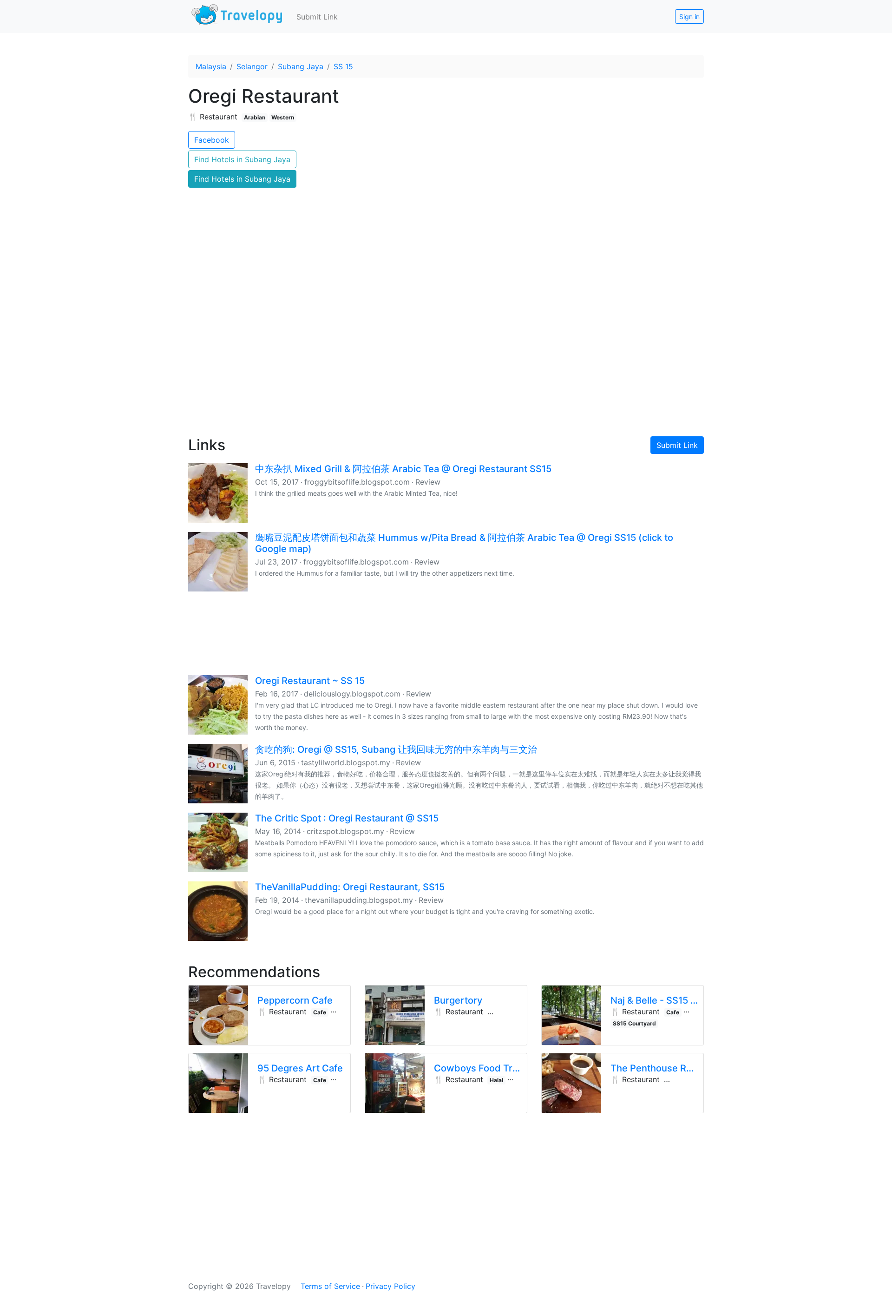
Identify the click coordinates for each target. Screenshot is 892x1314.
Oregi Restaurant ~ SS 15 (310, 680)
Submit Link (317, 16)
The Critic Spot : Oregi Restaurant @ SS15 (347, 818)
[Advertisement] (446, 349)
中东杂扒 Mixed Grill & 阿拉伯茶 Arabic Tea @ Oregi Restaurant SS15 (403, 468)
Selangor (252, 66)
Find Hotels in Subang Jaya (242, 159)
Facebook (211, 140)
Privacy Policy (390, 1286)
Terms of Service (330, 1286)
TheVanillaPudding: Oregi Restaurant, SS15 (350, 887)
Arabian (254, 117)
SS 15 (343, 66)
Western (282, 117)
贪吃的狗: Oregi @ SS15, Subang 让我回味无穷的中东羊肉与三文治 (396, 749)
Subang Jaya (300, 66)
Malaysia (211, 66)
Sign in (689, 16)
